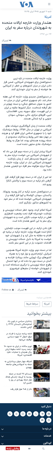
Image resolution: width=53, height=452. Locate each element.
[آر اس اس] (10, 413)
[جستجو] (43, 448)
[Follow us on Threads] (16, 413)
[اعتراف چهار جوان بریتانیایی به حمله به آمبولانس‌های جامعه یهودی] (41, 364)
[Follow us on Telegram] (42, 413)
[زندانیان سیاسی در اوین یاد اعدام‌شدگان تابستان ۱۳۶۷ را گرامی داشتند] (41, 324)
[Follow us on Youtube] (29, 413)
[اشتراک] (42, 420)
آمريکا (48, 17)
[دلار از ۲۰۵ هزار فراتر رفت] (41, 392)
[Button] (6, 40)
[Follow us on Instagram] (22, 413)
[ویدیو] (29, 448)
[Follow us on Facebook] (48, 413)
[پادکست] (48, 420)
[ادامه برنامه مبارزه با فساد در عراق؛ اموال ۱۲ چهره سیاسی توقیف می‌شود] (41, 336)
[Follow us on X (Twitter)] (35, 413)
